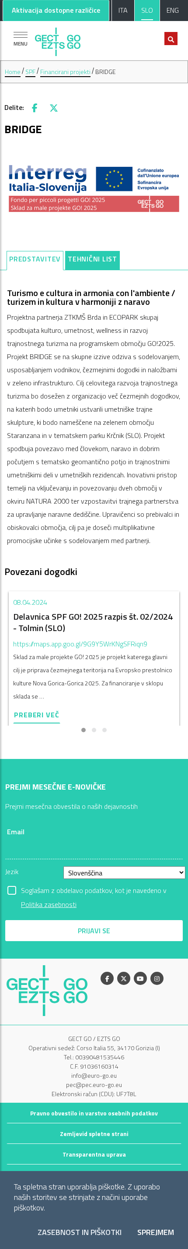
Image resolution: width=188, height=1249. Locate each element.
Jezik (11, 871)
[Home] (57, 39)
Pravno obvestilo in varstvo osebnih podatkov (94, 1113)
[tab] (35, 261)
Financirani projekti (65, 71)
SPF (30, 71)
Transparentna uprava (94, 1154)
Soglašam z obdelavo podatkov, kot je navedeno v (94, 891)
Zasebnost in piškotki (80, 1232)
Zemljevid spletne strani (94, 1133)
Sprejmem (155, 1232)
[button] (83, 730)
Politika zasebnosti (49, 904)
